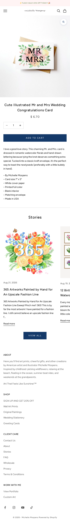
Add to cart (35, 138)
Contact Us (9, 440)
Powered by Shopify (48, 517)
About (6, 446)
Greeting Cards (11, 423)
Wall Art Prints (10, 406)
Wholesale (8, 463)
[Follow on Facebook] (5, 507)
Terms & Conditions (13, 474)
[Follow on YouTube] (22, 507)
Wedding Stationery (13, 417)
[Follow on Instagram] (14, 507)
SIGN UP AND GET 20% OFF (18, 400)
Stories (7, 451)
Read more (9, 323)
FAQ (5, 457)
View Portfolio (10, 491)
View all (35, 335)
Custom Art (9, 497)
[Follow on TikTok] (31, 507)
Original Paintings (12, 412)
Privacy (7, 468)
